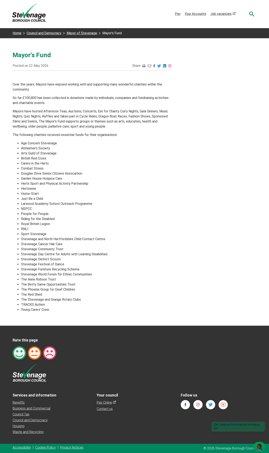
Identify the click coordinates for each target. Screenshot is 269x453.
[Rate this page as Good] (19, 353)
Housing (18, 426)
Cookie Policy (45, 447)
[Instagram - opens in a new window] (169, 66)
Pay (178, 14)
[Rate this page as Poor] (49, 353)
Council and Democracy (44, 33)
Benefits (19, 402)
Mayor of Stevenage (82, 33)
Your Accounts (195, 14)
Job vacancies (223, 14)
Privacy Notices (71, 447)
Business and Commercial (31, 408)
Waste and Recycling (28, 432)
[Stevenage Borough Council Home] (29, 372)
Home (17, 33)
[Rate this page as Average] (34, 353)
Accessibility (22, 447)
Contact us (105, 409)
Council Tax (21, 414)
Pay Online (106, 402)
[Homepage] (29, 12)
